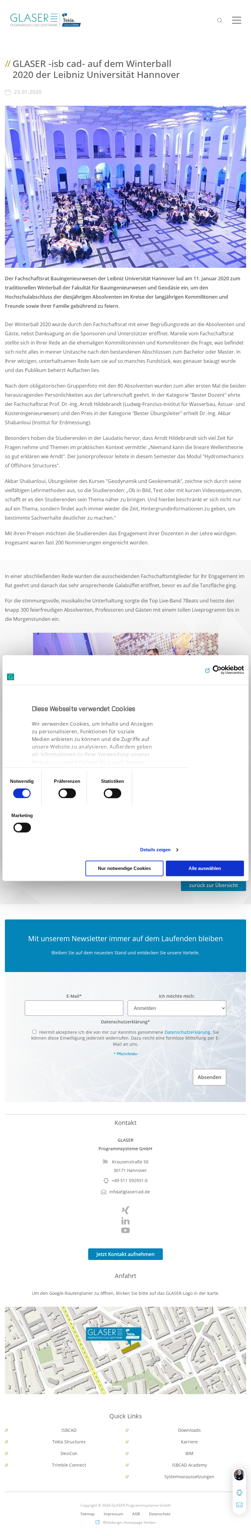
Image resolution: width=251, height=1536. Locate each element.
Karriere (189, 1442)
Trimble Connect (69, 1465)
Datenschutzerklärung (125, 1022)
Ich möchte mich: (177, 996)
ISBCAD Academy (189, 1465)
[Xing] (125, 1210)
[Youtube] (125, 1230)
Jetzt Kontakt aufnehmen (125, 1254)
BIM (189, 1453)
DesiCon (69, 1453)
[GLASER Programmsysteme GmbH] (45, 20)
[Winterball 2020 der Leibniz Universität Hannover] (125, 186)
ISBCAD (69, 1430)
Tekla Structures (69, 1442)
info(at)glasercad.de (129, 1192)
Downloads (189, 1430)
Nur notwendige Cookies (124, 868)
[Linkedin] (125, 1221)
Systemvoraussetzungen (189, 1476)
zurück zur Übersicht (213, 885)
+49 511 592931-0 (130, 1180)
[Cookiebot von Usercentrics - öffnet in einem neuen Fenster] (217, 670)
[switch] (67, 793)
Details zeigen (155, 849)
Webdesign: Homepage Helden (129, 1522)
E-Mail (74, 996)
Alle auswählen (205, 868)
